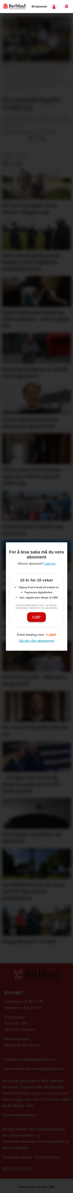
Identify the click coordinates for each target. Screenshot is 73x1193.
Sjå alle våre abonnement (36, 641)
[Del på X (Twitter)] (36, 139)
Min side (10, 1167)
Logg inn (54, 6)
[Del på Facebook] (30, 139)
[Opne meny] (66, 7)
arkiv (23, 155)
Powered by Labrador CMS (37, 1187)
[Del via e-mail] (42, 139)
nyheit (9, 155)
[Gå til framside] (14, 7)
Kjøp (36, 617)
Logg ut (26, 1167)
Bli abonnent (39, 6)
